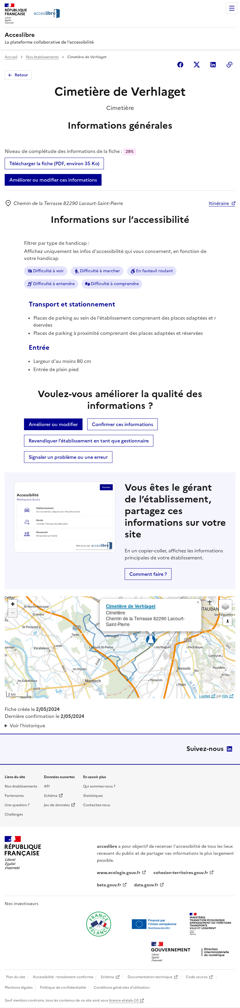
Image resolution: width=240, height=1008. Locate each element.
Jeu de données (57, 805)
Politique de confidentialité (63, 987)
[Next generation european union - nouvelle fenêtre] (154, 924)
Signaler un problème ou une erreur (68, 457)
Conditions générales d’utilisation (122, 987)
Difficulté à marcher (100, 271)
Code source (197, 977)
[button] (197, 602)
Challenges (14, 814)
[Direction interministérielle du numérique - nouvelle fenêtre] (191, 952)
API (47, 786)
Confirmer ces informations (122, 424)
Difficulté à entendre (54, 284)
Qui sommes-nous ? (99, 786)
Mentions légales (18, 987)
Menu (232, 8)
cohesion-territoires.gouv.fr (180, 873)
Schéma (50, 795)
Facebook (180, 64)
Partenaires (14, 795)
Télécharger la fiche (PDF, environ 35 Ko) (54, 163)
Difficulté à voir (48, 271)
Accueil (11, 57)
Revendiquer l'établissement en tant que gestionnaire (89, 440)
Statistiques (93, 795)
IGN (225, 695)
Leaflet (204, 695)
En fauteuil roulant (154, 271)
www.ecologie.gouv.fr (118, 873)
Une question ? (17, 805)
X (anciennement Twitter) (197, 64)
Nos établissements (42, 57)
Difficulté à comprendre (115, 284)
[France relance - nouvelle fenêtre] (98, 924)
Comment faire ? (148, 574)
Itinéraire (219, 203)
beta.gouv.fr (109, 885)
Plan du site (15, 977)
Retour (21, 75)
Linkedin (213, 64)
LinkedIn (229, 749)
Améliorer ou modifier (53, 424)
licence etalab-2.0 (123, 1000)
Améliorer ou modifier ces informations (53, 179)
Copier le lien (229, 64)
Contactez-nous (96, 805)
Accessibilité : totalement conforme (63, 977)
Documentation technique (150, 977)
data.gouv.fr (146, 885)
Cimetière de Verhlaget (130, 606)
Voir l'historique (27, 725)
